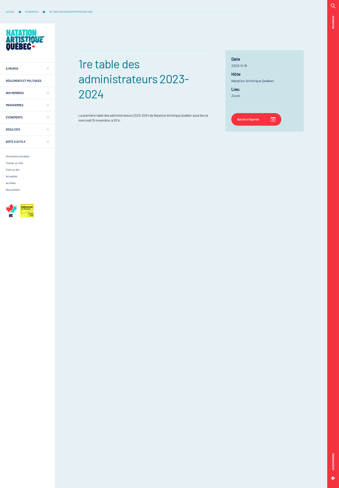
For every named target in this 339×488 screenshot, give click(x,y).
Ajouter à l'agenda (248, 119)
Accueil (10, 11)
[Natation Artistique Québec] (25, 40)
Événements (31, 11)
